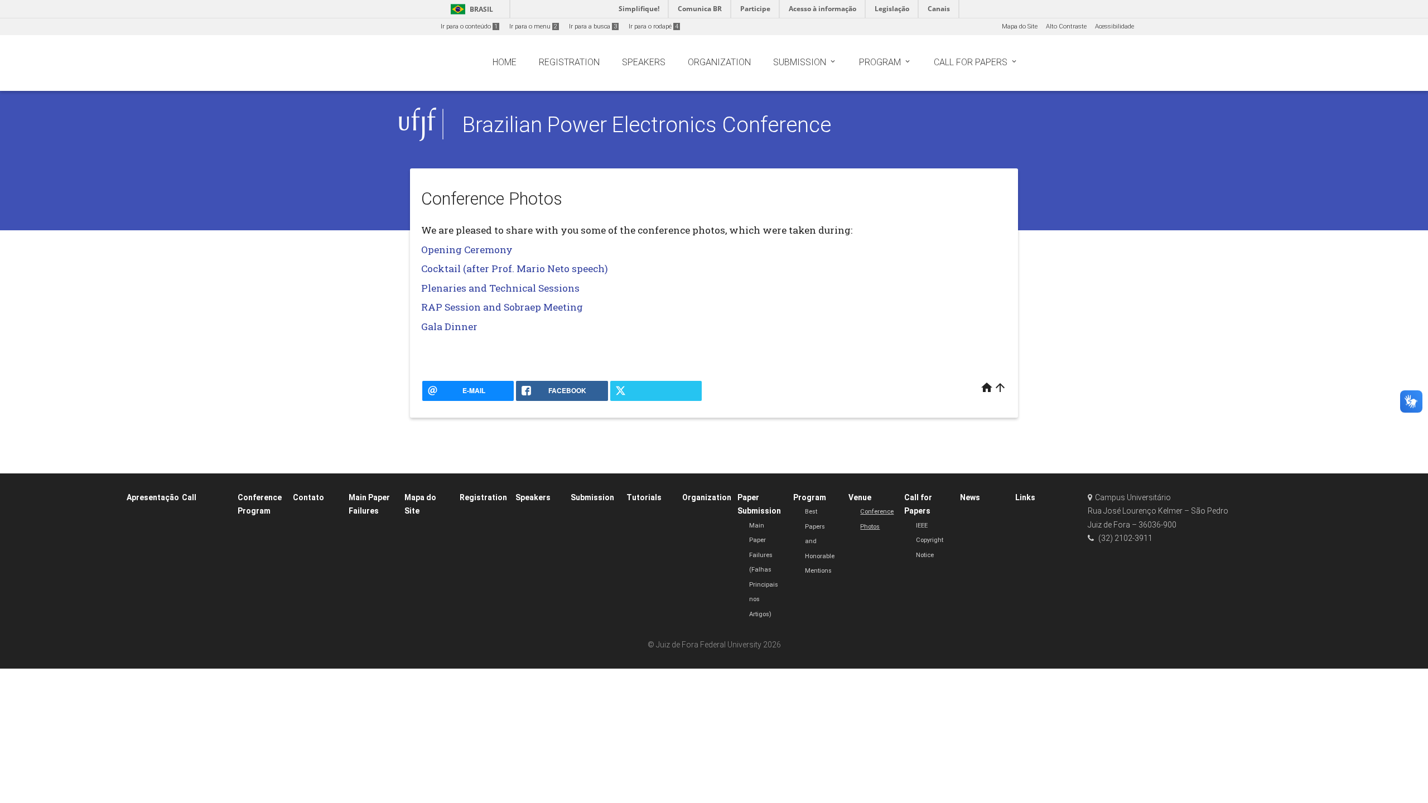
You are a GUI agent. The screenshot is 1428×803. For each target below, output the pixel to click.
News (970, 497)
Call (189, 497)
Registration (483, 497)
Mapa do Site (1020, 26)
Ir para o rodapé (653, 26)
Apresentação (153, 497)
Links (1025, 497)
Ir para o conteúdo (469, 26)
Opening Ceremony (467, 249)
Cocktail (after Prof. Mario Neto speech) (514, 268)
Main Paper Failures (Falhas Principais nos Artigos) (763, 570)
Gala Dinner (449, 326)
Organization (706, 497)
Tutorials (644, 497)
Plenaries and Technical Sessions (500, 288)
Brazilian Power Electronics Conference (646, 124)
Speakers (533, 497)
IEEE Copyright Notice (929, 540)
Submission (592, 497)
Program (809, 497)
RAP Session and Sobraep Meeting (502, 307)
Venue (859, 497)
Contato (308, 497)
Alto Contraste (1066, 26)
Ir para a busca (593, 26)
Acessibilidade (1114, 26)
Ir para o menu (533, 26)
